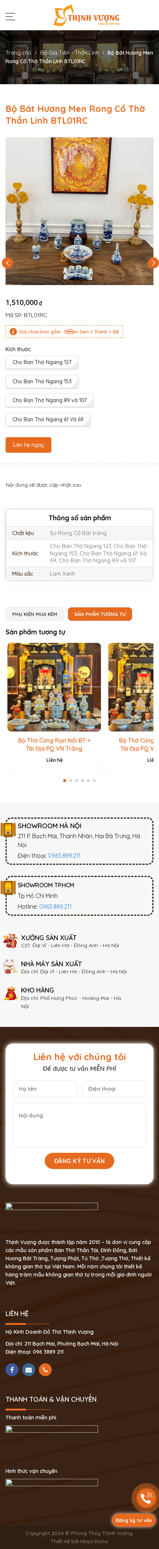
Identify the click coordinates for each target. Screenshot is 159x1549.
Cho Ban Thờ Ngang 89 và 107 (50, 400)
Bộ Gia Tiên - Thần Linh (69, 52)
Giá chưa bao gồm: (40, 332)
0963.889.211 (64, 855)
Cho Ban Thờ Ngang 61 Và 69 (48, 419)
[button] (153, 262)
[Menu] (12, 16)
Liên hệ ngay (28, 445)
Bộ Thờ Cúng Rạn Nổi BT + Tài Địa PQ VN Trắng (54, 744)
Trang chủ (18, 52)
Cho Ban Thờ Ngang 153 (42, 381)
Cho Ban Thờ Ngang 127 (42, 362)
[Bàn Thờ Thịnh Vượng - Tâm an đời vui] (86, 14)
